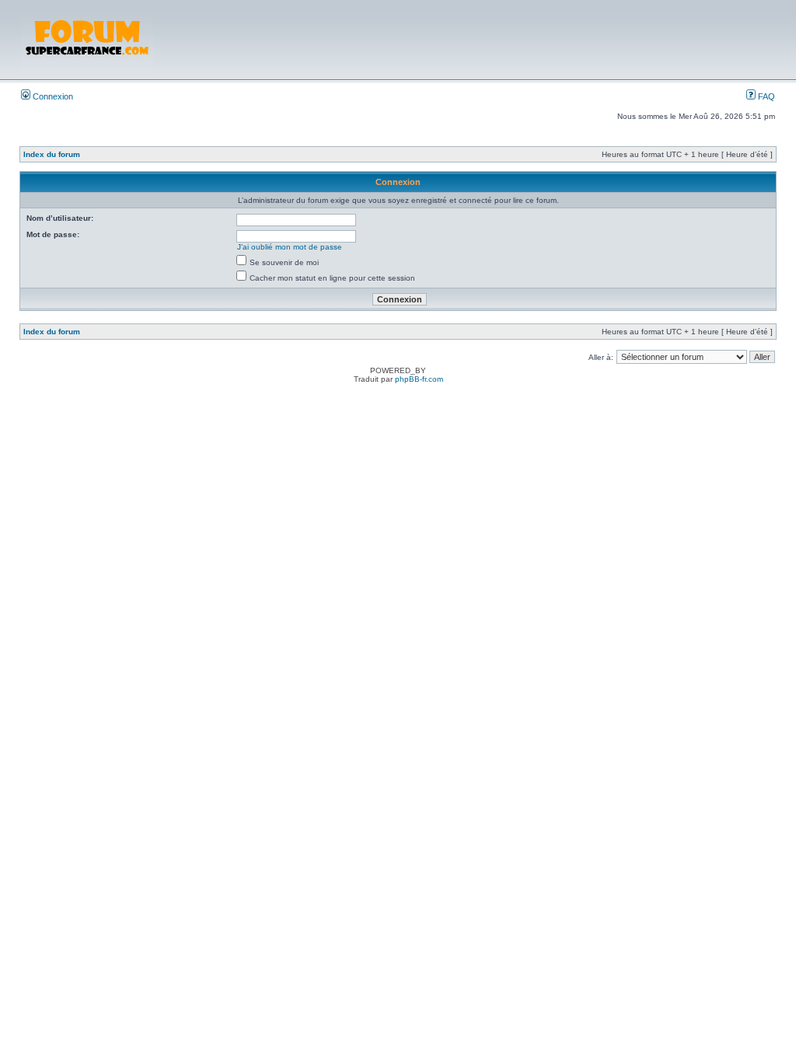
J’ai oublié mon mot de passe (289, 247)
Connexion (51, 96)
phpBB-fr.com (419, 379)
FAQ (765, 96)
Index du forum (51, 154)
